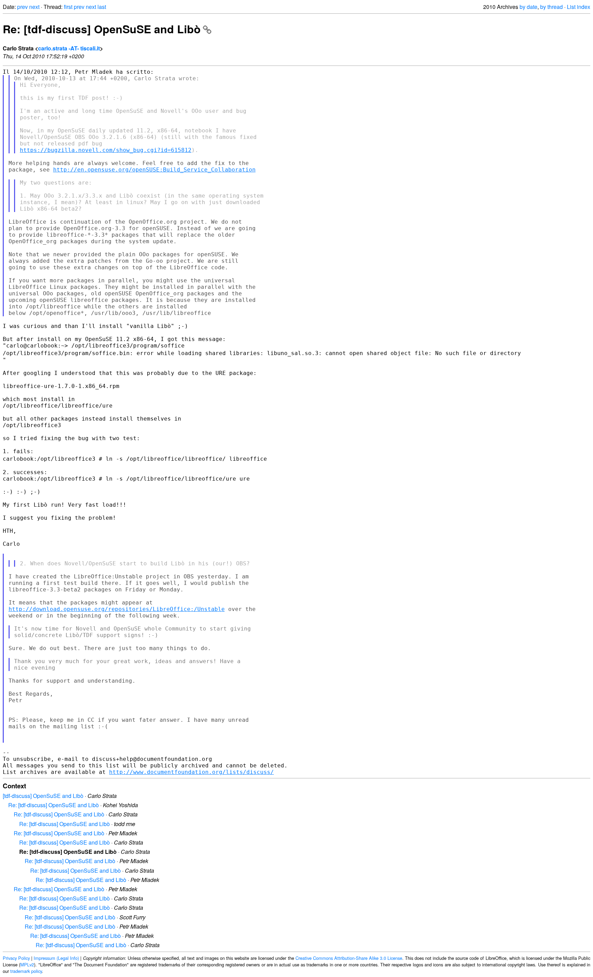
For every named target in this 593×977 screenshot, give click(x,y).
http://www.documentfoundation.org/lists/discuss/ (191, 772)
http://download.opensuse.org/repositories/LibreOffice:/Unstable (117, 609)
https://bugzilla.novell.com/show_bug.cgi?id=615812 (105, 150)
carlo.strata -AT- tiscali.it (69, 48)
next (34, 7)
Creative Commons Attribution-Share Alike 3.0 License (348, 958)
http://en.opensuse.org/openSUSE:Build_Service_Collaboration (154, 169)
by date (528, 7)
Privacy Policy (16, 958)
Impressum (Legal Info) (56, 958)
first (68, 7)
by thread (551, 7)
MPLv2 (27, 964)
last (101, 7)
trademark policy (26, 971)
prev (22, 7)
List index (578, 7)
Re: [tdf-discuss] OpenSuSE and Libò (102, 29)
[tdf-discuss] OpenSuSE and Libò (43, 796)
